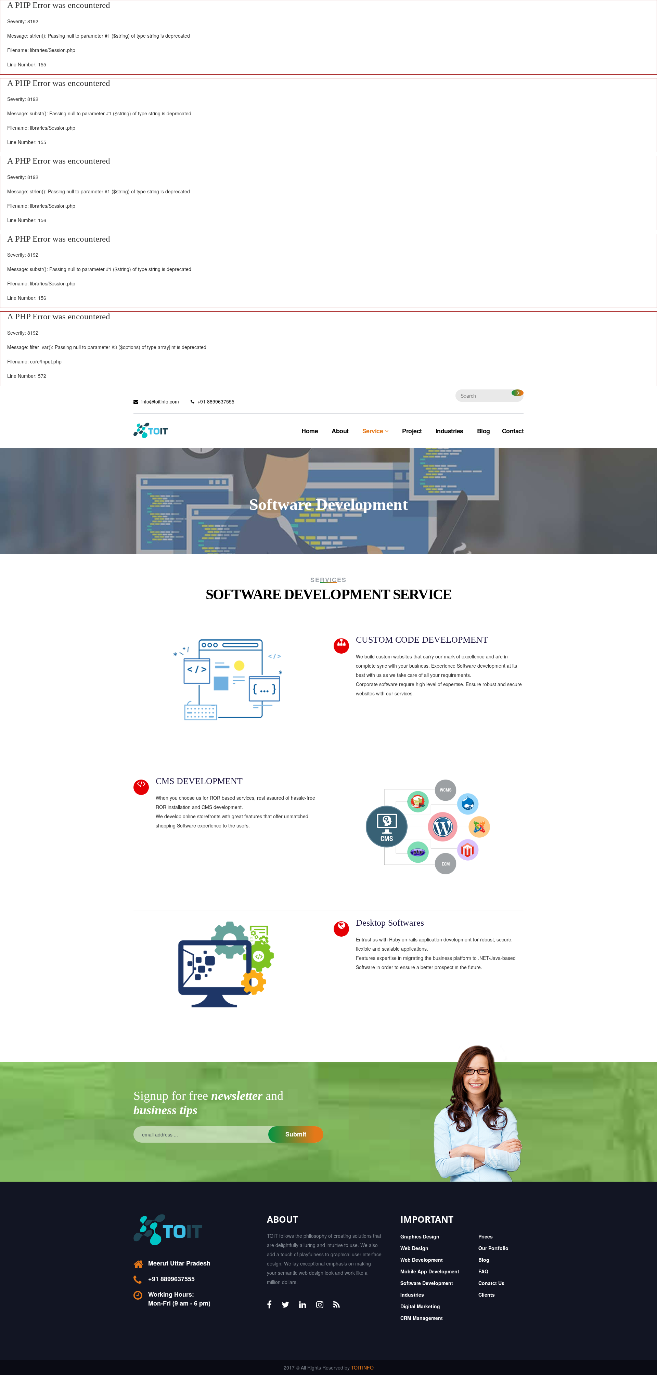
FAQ (483, 1271)
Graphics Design (419, 1236)
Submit (295, 1134)
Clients (486, 1294)
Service (373, 430)
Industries (449, 430)
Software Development (426, 1283)
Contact (513, 430)
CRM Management (421, 1317)
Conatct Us (491, 1283)
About (340, 430)
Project (412, 430)
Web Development (421, 1259)
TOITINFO (362, 1367)
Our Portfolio (493, 1248)
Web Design (414, 1248)
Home (309, 430)
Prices (485, 1236)
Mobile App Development (429, 1271)
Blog (483, 430)
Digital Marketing (420, 1306)
